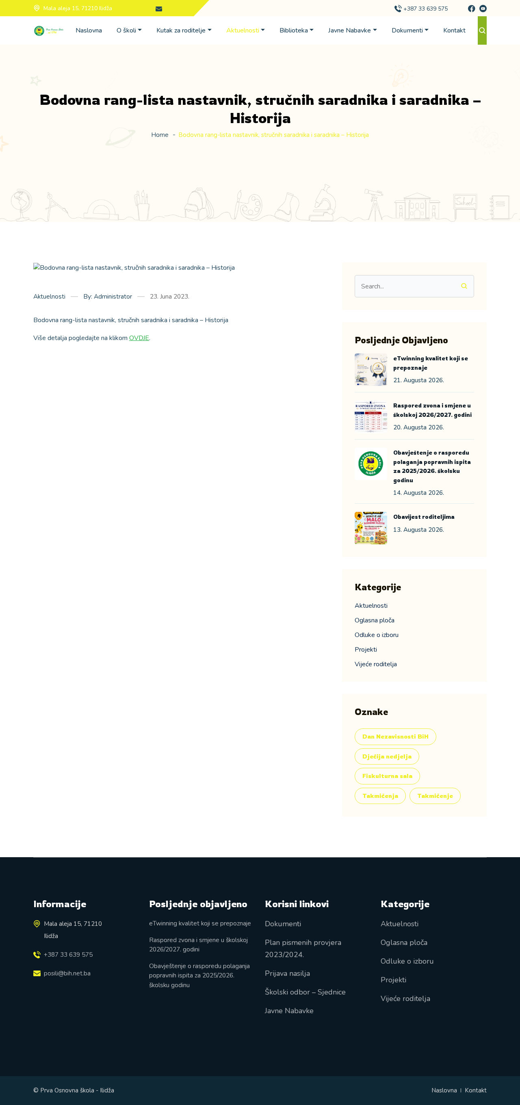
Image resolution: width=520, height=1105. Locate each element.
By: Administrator (107, 296)
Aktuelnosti (242, 30)
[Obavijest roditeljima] (371, 528)
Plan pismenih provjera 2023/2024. (303, 949)
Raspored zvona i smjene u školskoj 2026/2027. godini (198, 944)
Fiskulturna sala (387, 776)
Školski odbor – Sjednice (305, 992)
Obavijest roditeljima (424, 516)
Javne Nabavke (349, 30)
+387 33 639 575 (425, 9)
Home (160, 135)
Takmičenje (435, 796)
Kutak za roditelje (181, 30)
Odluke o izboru (377, 634)
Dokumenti (407, 30)
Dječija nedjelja (387, 756)
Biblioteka (294, 30)
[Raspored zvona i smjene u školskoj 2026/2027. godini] (371, 417)
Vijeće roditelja (376, 664)
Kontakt (454, 30)
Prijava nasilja (287, 973)
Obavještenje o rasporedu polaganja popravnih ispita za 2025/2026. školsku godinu (199, 975)
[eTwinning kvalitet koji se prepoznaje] (371, 369)
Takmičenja (380, 796)
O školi (126, 30)
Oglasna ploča (374, 620)
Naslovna (89, 30)
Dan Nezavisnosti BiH (395, 736)
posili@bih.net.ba (67, 973)
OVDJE (139, 338)
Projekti (366, 649)
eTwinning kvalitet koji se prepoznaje (200, 923)
